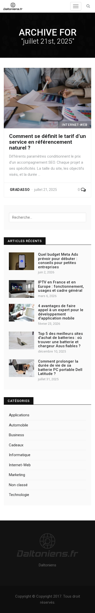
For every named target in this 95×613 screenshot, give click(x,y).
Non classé (18, 485)
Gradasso (20, 190)
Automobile (18, 425)
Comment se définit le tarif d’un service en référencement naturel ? (47, 142)
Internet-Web (20, 465)
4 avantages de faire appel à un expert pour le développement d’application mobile (60, 312)
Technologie (19, 494)
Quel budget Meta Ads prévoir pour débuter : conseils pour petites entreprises (58, 260)
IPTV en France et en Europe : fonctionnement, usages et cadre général (61, 286)
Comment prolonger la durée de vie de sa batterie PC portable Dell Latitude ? (60, 367)
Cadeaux (16, 445)
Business (16, 435)
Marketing (17, 475)
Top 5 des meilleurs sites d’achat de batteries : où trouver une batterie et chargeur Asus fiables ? (60, 339)
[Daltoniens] (13, 6)
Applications (19, 415)
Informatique (19, 455)
